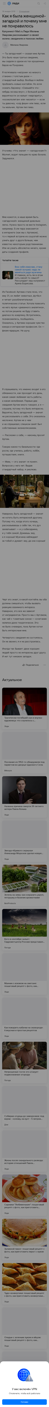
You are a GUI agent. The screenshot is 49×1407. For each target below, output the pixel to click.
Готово (24, 1402)
